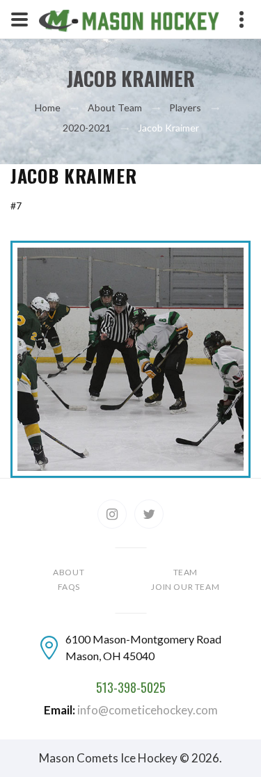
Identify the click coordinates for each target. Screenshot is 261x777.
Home (48, 107)
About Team (115, 107)
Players (185, 107)
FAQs (69, 587)
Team (185, 572)
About (68, 572)
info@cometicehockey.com (147, 710)
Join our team (185, 587)
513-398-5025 (131, 688)
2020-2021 (87, 128)
